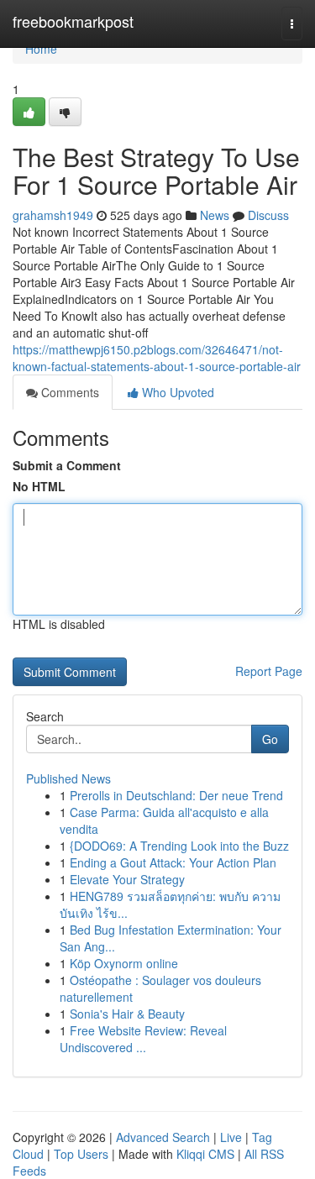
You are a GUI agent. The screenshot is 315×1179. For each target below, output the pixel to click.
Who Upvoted (176, 392)
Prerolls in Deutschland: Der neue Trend (176, 795)
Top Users (81, 1153)
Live (231, 1137)
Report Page (268, 671)
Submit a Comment (67, 465)
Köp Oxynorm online (124, 963)
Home (41, 48)
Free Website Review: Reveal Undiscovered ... (143, 1039)
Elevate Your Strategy (127, 879)
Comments (68, 392)
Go (270, 739)
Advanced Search (163, 1137)
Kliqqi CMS (205, 1153)
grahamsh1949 (53, 215)
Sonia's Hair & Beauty (127, 1013)
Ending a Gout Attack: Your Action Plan (173, 862)
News (214, 215)
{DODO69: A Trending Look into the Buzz (179, 845)
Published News (68, 778)
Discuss (268, 215)
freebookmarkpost (73, 21)
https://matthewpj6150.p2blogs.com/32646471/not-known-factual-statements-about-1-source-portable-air (157, 358)
